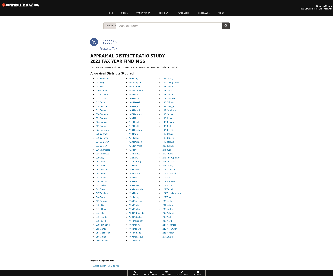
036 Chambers (103, 149)
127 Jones (134, 149)
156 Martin (134, 209)
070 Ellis (100, 205)
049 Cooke (101, 173)
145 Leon (133, 181)
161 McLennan (136, 220)
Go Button (226, 25)
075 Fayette (101, 217)
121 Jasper (134, 138)
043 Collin (100, 165)
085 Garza (101, 228)
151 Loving (134, 197)
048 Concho (102, 169)
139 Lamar (134, 165)
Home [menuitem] (110, 13)
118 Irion (133, 133)
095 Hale (133, 94)
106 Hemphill (135, 110)
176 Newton (168, 86)
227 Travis (167, 197)
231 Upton (167, 205)
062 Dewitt (101, 189)
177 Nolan (167, 90)
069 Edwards (102, 201)
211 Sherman (168, 169)
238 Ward (167, 220)
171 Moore (134, 240)
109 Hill (132, 118)
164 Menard (135, 228)
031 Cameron (102, 141)
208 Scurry (167, 165)
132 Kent (133, 157)
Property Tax (108, 48)
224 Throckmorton (171, 193)
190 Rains (167, 118)
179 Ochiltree (168, 98)
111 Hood (134, 122)
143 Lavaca (134, 173)
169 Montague (136, 236)
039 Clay (100, 157)
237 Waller (167, 217)
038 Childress (102, 153)
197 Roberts (168, 138)
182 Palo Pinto (169, 110)
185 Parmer (168, 114)
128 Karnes (134, 153)
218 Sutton (167, 185)
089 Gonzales (102, 240)
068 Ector (100, 197)
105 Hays (133, 106)
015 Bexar (101, 102)
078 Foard (101, 220)
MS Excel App (113, 266)
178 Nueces (168, 94)
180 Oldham (168, 102)
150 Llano (134, 193)
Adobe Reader (99, 266)
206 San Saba (168, 161)
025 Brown (101, 126)
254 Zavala (167, 236)
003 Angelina (102, 82)
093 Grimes (134, 86)
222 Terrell (167, 189)
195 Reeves (167, 133)
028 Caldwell (102, 133)
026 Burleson (102, 130)
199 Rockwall (168, 141)
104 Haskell (134, 102)
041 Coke (100, 161)
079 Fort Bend (103, 224)
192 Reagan (168, 122)
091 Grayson (135, 82)
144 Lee (133, 177)
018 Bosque (101, 106)
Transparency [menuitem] (143, 13)
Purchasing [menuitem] (183, 13)
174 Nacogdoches (171, 82)
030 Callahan (102, 138)
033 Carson (101, 145)
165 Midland (135, 232)
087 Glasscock (103, 232)
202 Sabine (167, 153)
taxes (107, 41)
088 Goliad (101, 236)
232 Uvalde (167, 209)
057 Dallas (101, 185)
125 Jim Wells (135, 145)
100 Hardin (134, 98)
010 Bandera (102, 90)
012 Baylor (101, 98)
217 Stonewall (169, 181)
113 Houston (135, 130)
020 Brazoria (102, 114)
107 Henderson (136, 114)
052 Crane (101, 177)
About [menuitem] (221, 13)
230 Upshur (168, 201)
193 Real (166, 126)
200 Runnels (168, 145)
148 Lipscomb (136, 189)
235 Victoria (168, 213)
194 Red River (169, 130)
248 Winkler (168, 232)
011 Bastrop (102, 94)
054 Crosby (101, 181)
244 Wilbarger (169, 224)
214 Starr (166, 177)
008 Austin (101, 86)
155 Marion (134, 205)
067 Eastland (102, 193)
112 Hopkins (135, 126)
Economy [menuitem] (163, 13)
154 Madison (135, 201)
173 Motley (167, 78)
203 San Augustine (171, 157)
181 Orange (168, 106)
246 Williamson (169, 228)
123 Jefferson (135, 141)
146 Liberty (134, 185)
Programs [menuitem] (203, 13)
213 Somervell (169, 173)
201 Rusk (166, 149)
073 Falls (100, 213)
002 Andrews (102, 78)
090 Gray (133, 78)
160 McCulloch (136, 217)
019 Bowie (101, 110)
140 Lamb (134, 169)
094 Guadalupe (136, 90)
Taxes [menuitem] (123, 13)
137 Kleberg (135, 161)
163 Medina (134, 224)
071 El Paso (101, 209)
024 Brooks (101, 122)
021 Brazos (101, 118)
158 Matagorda (136, 213)
